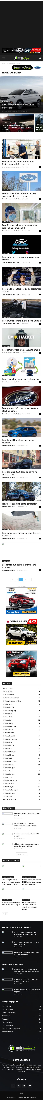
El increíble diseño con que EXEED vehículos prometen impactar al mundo (31, 882)
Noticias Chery (8, 704)
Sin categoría (7, 796)
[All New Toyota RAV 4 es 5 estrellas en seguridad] (7, 992)
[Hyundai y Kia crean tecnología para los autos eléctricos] (7, 955)
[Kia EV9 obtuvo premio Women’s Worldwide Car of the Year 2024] (7, 935)
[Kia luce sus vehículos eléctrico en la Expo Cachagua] (7, 945)
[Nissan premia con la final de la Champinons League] (11, 894)
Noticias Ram (7, 771)
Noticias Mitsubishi (9, 761)
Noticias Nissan (8, 764)
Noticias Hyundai (9, 736)
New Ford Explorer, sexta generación (19, 504)
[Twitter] (24, 1086)
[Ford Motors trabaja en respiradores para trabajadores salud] (21, 213)
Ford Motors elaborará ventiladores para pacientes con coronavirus (19, 194)
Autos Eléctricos (8, 688)
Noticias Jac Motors (10, 739)
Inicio (3, 63)
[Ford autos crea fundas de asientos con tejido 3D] (21, 520)
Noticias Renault (8, 774)
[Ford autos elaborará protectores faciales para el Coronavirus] (21, 149)
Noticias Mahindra (9, 752)
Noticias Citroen (8, 707)
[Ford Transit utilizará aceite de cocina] (21, 366)
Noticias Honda (8, 733)
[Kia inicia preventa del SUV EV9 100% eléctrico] (7, 836)
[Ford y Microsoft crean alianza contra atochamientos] (21, 396)
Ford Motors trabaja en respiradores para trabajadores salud (19, 226)
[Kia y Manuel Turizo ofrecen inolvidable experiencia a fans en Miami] (31, 894)
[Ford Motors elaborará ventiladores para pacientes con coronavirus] (21, 181)
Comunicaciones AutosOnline (11, 167)
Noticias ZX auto (9, 793)
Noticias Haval (8, 730)
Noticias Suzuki (8, 784)
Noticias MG (7, 758)
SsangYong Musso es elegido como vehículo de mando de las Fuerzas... (11, 882)
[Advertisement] (21, 23)
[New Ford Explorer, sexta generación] (21, 491)
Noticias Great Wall (9, 726)
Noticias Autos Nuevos (11, 698)
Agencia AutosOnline (8, 111)
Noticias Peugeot (9, 768)
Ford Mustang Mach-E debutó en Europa (21, 320)
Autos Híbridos (8, 691)
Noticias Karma (8, 745)
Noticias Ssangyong (10, 780)
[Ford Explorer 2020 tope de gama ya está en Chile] (21, 459)
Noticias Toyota (8, 787)
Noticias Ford (11, 63)
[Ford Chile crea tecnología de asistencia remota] (21, 276)
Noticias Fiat (7, 717)
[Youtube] (30, 1086)
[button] (40, 58)
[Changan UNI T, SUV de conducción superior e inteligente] (7, 982)
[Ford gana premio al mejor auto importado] (21, 94)
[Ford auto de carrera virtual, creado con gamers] (21, 244)
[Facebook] (13, 1086)
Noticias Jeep (7, 742)
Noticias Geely (8, 723)
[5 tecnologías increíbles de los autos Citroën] (7, 816)
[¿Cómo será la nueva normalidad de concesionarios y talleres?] (7, 846)
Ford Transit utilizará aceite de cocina (20, 379)
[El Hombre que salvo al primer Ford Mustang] (21, 552)
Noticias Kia (7, 749)
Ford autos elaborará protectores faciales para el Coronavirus (18, 162)
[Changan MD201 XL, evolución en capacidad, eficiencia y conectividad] (7, 972)
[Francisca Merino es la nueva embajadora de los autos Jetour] (7, 826)
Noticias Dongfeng (9, 710)
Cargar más (20, 854)
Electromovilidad (9, 695)
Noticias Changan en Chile (12, 701)
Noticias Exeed (8, 714)
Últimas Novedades (10, 799)
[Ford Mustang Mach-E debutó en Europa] (21, 308)
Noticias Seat (7, 777)
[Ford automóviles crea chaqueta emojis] (21, 337)
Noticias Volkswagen (10, 790)
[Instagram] (19, 1086)
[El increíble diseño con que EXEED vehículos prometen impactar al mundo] (31, 871)
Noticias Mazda (8, 755)
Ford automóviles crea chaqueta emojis (21, 350)
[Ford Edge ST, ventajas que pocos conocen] (21, 428)
